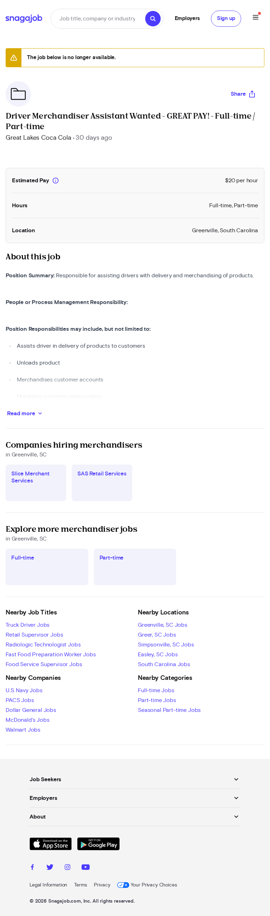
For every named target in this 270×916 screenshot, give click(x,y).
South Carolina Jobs (164, 664)
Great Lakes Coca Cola (38, 138)
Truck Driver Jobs (28, 625)
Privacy (102, 885)
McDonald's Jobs (28, 720)
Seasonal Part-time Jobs (169, 710)
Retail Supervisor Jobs (34, 635)
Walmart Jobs (23, 730)
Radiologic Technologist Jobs (43, 644)
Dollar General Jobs (31, 710)
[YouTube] (86, 868)
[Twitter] (49, 868)
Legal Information (48, 885)
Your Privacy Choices (154, 885)
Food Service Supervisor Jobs (44, 664)
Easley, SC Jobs (158, 654)
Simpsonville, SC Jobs (166, 644)
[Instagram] (67, 868)
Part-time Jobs (157, 700)
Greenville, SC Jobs (162, 625)
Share (238, 94)
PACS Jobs (20, 700)
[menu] (255, 18)
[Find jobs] (153, 18)
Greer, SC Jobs (157, 635)
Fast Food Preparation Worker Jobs (51, 654)
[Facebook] (32, 868)
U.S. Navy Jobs (24, 690)
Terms (80, 885)
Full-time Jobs (156, 690)
